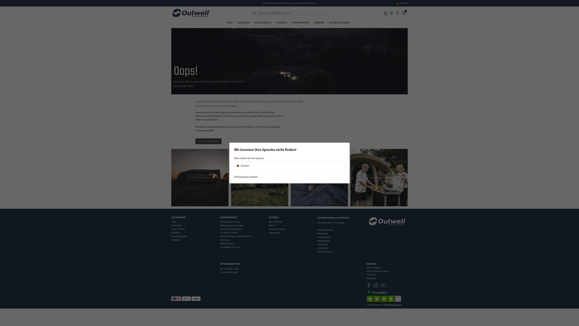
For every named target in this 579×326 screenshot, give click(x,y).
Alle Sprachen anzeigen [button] (246, 176)
